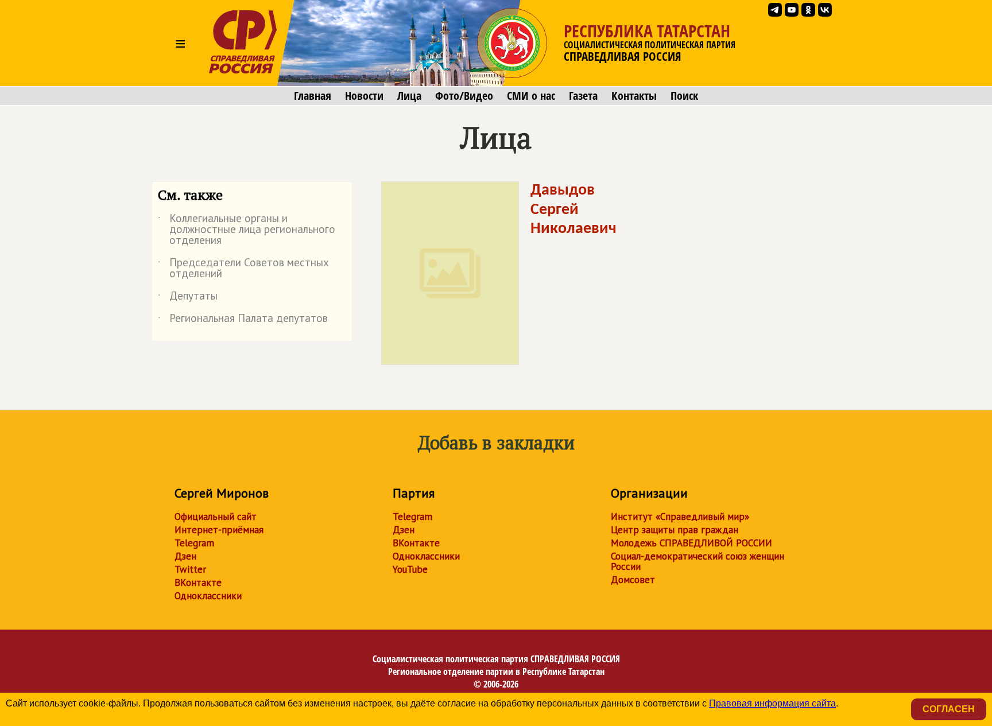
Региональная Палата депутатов (243, 320)
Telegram (194, 543)
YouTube (410, 569)
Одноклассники (208, 596)
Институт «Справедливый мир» (680, 516)
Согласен (949, 709)
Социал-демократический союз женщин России (697, 561)
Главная (312, 96)
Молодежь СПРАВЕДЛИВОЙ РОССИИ (691, 543)
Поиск (684, 96)
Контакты (634, 96)
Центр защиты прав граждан (674, 530)
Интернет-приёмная (219, 530)
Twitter (190, 569)
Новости (364, 96)
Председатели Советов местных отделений (243, 268)
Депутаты (188, 297)
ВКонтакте (198, 582)
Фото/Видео (464, 96)
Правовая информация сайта (772, 703)
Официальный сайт (216, 516)
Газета (583, 96)
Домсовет (633, 579)
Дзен (185, 556)
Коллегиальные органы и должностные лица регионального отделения (246, 230)
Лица (409, 96)
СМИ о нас (531, 96)
